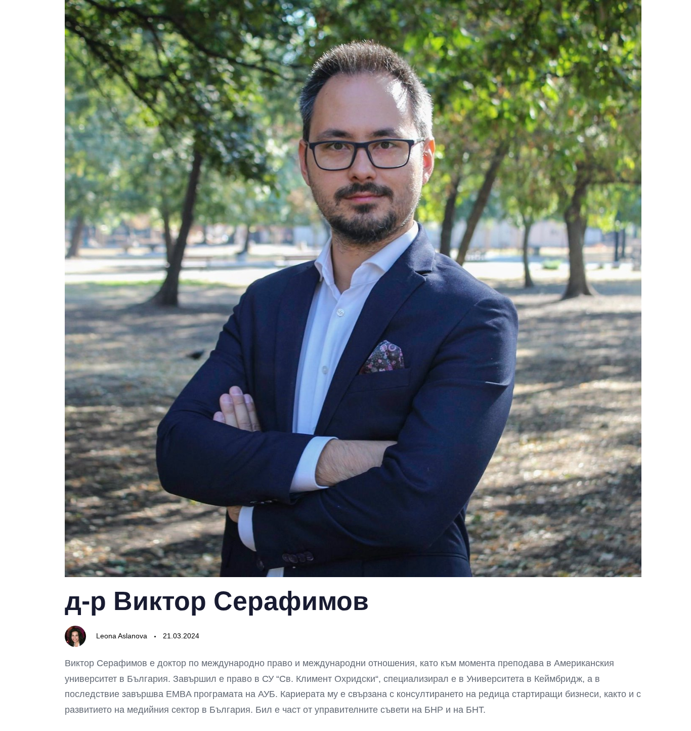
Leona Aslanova (121, 636)
